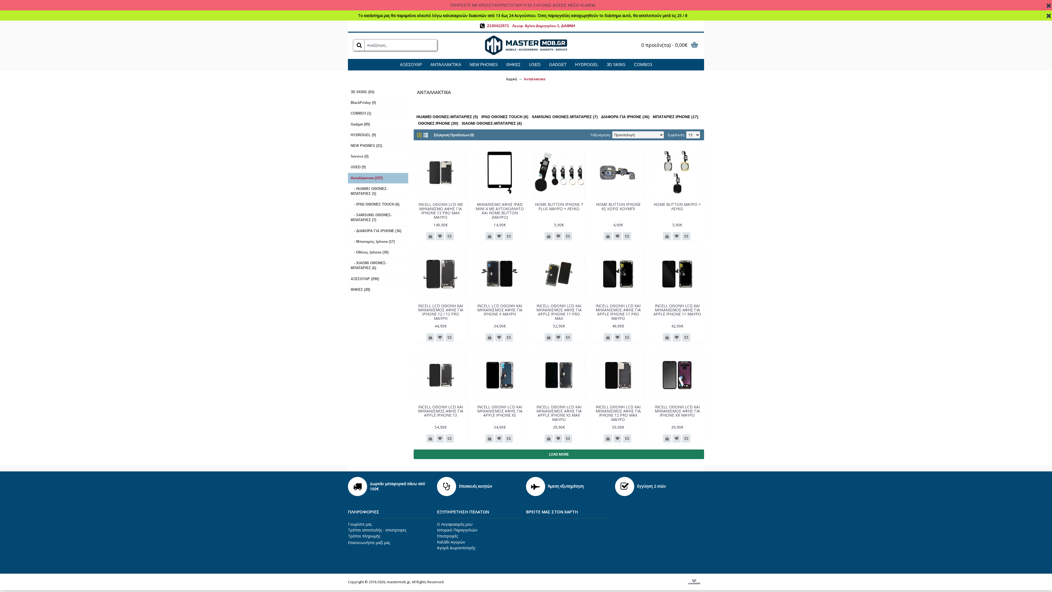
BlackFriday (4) (363, 103)
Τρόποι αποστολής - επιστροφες (377, 530)
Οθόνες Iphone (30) (438, 123)
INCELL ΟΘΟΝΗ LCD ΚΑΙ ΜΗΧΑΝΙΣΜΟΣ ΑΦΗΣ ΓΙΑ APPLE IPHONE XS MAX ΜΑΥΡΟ (559, 413)
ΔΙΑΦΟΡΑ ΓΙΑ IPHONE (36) (625, 117)
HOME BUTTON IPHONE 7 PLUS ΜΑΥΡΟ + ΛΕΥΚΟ (559, 206)
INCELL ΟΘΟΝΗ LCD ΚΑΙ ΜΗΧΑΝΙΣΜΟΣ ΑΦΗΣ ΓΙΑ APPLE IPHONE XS (499, 411)
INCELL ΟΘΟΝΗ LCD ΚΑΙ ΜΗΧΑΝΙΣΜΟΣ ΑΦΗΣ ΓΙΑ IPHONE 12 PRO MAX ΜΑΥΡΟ (618, 413)
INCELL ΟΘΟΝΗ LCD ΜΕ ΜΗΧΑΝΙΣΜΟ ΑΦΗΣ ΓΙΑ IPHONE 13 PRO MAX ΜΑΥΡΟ (440, 211)
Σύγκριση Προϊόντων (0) (454, 134)
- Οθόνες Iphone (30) (369, 252)
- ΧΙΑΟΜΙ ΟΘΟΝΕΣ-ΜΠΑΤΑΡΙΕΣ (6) (369, 265)
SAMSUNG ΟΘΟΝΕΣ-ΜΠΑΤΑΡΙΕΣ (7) (565, 117)
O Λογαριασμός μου (455, 524)
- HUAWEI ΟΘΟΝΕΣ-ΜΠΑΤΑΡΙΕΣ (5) (369, 191)
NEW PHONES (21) (366, 146)
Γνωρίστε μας (360, 524)
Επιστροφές (447, 536)
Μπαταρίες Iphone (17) (675, 117)
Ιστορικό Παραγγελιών (457, 530)
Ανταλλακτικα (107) (367, 178)
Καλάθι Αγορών (451, 542)
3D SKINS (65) (362, 92)
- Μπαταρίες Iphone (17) (373, 242)
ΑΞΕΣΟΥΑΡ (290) (365, 279)
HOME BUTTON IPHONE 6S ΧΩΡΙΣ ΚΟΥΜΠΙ (618, 206)
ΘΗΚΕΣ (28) (360, 290)
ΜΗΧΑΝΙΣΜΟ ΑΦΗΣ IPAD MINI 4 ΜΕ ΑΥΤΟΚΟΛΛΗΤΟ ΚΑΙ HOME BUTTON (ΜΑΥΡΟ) (500, 211)
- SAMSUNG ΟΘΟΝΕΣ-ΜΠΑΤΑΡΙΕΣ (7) (371, 217)
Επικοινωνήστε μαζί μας (369, 542)
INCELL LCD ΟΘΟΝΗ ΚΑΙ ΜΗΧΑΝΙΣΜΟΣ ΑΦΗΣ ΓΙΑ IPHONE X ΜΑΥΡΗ (499, 310)
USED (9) (358, 167)
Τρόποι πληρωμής (364, 536)
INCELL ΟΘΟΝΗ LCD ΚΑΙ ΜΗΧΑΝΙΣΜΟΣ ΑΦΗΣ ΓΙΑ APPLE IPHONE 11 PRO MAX (559, 312)
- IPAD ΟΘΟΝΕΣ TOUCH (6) (375, 204)
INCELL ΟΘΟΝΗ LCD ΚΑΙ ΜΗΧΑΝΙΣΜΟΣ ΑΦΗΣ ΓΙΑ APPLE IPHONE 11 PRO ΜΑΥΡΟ (618, 312)
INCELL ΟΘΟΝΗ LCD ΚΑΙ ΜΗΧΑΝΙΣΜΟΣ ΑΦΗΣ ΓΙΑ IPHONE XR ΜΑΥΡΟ (677, 411)
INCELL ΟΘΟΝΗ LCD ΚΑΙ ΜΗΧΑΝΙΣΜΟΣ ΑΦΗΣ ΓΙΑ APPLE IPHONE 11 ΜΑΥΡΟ (677, 310)
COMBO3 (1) (361, 113)
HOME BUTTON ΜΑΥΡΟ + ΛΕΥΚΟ (677, 206)
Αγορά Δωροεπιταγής (456, 547)
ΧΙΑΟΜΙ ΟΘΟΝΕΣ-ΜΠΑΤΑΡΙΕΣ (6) (492, 123)
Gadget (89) (360, 124)
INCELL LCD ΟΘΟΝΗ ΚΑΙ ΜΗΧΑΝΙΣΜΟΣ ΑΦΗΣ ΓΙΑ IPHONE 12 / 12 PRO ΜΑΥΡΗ (440, 312)
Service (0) (359, 156)
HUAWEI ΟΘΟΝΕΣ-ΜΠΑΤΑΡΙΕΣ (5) (447, 117)
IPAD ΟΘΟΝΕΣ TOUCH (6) (504, 117)
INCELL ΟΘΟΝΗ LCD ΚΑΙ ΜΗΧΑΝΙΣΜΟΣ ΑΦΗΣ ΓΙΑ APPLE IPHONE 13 (440, 411)
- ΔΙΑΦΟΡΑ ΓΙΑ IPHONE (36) (376, 231)
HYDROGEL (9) (363, 135)
